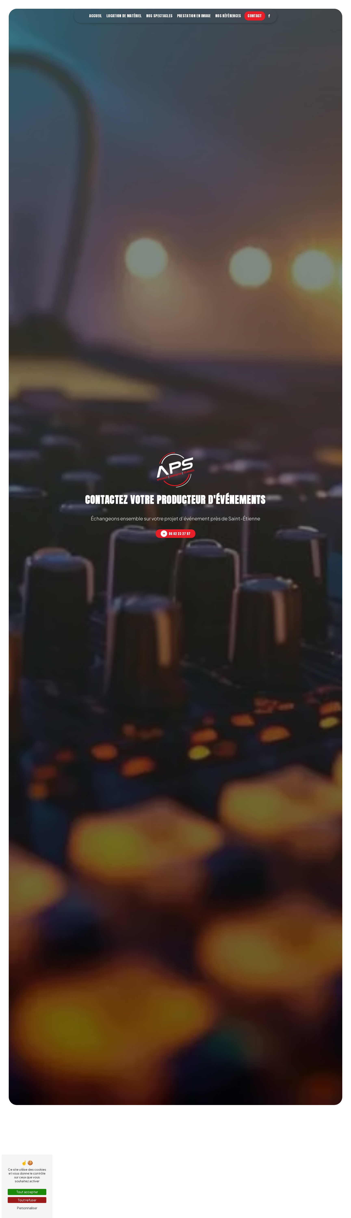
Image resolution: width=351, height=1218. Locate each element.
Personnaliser (27, 1208)
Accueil (95, 15)
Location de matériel (124, 15)
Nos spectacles (159, 15)
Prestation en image (194, 15)
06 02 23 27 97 (179, 533)
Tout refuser (27, 1200)
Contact (255, 15)
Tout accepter (27, 1192)
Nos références (228, 15)
